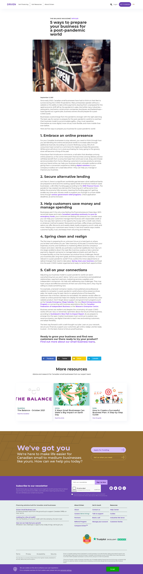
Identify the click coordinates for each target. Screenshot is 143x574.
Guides (112, 514)
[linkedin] (120, 488)
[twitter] (115, 488)
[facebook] (111, 488)
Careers (81, 514)
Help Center (114, 510)
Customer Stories (116, 522)
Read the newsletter (23, 413)
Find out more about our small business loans (67, 341)
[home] (12, 4)
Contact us (96, 510)
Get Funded (125, 4)
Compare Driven (81, 526)
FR (133, 4)
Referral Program (80, 522)
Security (53, 554)
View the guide (97, 418)
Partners (77, 518)
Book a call (96, 518)
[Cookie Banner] (71, 569)
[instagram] (124, 488)
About (76, 510)
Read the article (59, 418)
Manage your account (100, 522)
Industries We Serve (117, 518)
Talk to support (97, 514)
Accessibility (41, 554)
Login (115, 4)
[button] (23, 4)
